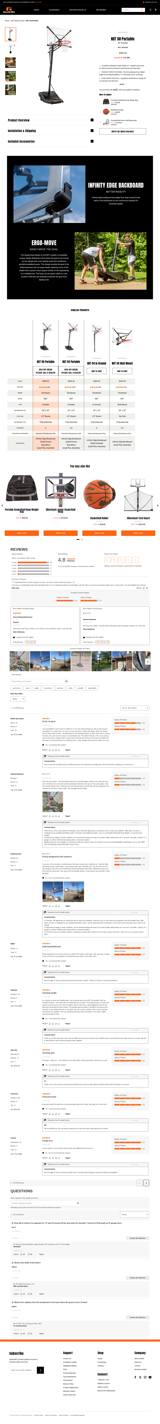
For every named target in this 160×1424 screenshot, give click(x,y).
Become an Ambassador (106, 1391)
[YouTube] (150, 1377)
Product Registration (70, 1387)
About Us (138, 1362)
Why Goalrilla (139, 1358)
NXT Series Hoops (17, 21)
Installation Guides (70, 1362)
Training (100, 1366)
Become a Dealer (141, 1369)
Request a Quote (104, 1383)
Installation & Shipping (22, 130)
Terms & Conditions (51, 1415)
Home (7, 21)
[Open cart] (155, 9)
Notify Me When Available (123, 131)
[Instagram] (145, 1377)
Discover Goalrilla (77, 10)
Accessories (54, 10)
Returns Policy (68, 1384)
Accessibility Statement (77, 1415)
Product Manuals (69, 1373)
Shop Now (38, 2)
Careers (137, 1366)
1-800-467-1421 (103, 1380)
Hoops (36, 10)
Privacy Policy (38, 1415)
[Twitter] (140, 1377)
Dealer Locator (151, 2)
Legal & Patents (64, 1415)
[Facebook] (135, 1377)
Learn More (114, 104)
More (122, 84)
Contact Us (67, 1358)
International (68, 1380)
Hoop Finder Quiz (69, 1395)
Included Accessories (21, 141)
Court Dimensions (69, 1377)
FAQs (65, 1369)
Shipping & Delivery (70, 1366)
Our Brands (101, 10)
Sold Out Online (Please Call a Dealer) (45, 371)
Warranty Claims (69, 1391)
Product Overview (19, 119)
